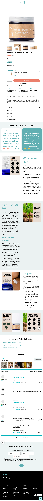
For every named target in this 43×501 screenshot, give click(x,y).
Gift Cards (5, 496)
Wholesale (15, 493)
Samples (4, 495)
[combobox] (15, 456)
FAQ (24, 487)
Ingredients (9, 116)
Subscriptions (25, 489)
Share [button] (25, 382)
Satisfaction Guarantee (11, 119)
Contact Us (25, 488)
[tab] (33, 371)
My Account (35, 485)
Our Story (15, 485)
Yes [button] (21, 382)
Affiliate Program (16, 491)
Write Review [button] (38, 359)
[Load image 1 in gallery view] (9, 47)
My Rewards (35, 488)
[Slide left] (4, 47)
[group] (6, 359)
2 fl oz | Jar (9, 62)
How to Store (9, 113)
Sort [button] (2, 371)
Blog (14, 495)
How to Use (9, 110)
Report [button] (23, 382)
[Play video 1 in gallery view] (17, 47)
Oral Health (5, 487)
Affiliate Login (16, 492)
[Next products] (39, 70)
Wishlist (34, 487)
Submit (21, 465)
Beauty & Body (6, 489)
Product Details (10, 107)
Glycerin (4, 488)
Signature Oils (6, 485)
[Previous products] (36, 70)
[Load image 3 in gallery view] (25, 47)
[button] (23, 55)
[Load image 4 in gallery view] (33, 47)
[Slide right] (39, 47)
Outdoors (5, 493)
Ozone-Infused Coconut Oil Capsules (20, 72)
